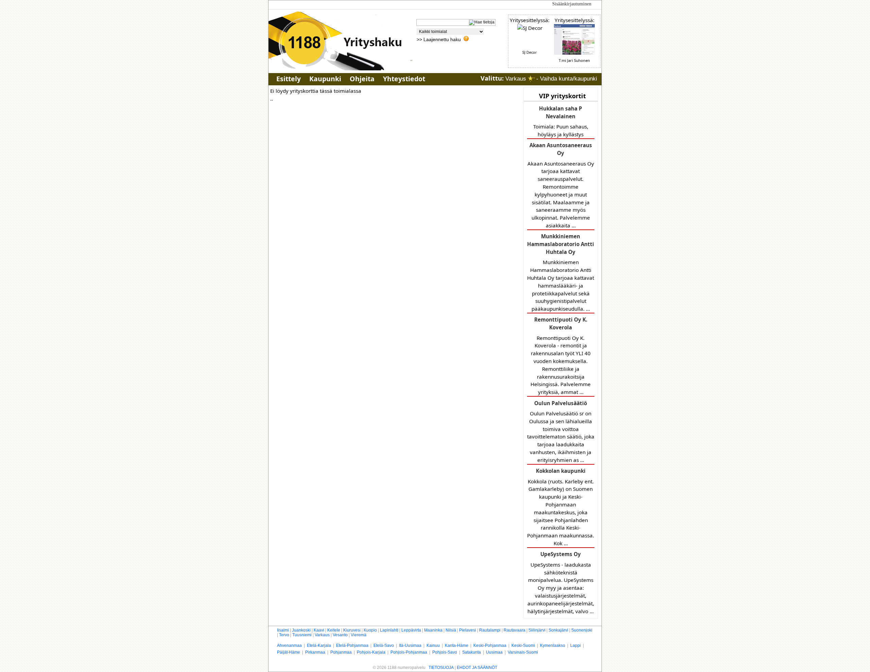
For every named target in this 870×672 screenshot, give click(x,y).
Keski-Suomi (523, 645)
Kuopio (370, 630)
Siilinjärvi (536, 630)
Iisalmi (283, 630)
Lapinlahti (389, 630)
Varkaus (322, 635)
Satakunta (471, 652)
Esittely (288, 78)
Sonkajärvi (558, 630)
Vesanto (340, 635)
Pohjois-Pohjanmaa (408, 652)
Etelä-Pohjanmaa (352, 645)
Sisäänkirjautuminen (571, 3)
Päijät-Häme (288, 652)
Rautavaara (514, 630)
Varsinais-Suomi (523, 652)
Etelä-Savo (383, 645)
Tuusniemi (302, 635)
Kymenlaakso (552, 645)
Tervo (284, 635)
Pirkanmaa (315, 652)
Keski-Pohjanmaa (489, 645)
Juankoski (301, 630)
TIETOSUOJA (441, 667)
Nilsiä (451, 630)
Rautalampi (490, 630)
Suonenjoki (581, 630)
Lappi (575, 645)
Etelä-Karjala (319, 645)
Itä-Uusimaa (410, 645)
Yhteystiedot (404, 78)
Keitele (333, 630)
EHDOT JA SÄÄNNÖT (477, 667)
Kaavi (319, 630)
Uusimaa (494, 652)
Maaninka (433, 630)
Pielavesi (467, 630)
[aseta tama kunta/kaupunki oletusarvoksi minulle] (531, 78)
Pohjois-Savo (444, 652)
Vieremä (358, 635)
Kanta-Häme (456, 645)
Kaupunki (325, 78)
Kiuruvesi (352, 630)
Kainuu (433, 645)
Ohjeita (362, 78)
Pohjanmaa (341, 652)
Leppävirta (411, 630)
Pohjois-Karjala (371, 652)
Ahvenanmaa (289, 645)
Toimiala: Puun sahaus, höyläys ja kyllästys (560, 121)
